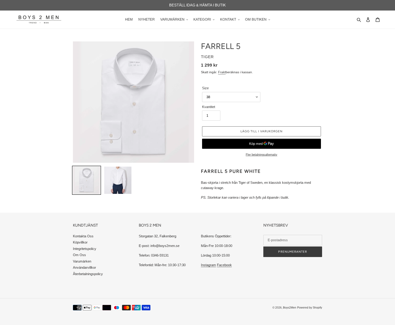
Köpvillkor (80, 242)
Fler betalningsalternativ (261, 154)
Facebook (224, 265)
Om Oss (79, 255)
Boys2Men (289, 307)
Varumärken (82, 261)
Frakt (222, 72)
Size (205, 88)
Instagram (208, 265)
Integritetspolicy (84, 249)
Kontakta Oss (83, 236)
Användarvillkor (84, 267)
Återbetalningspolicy (88, 274)
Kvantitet (208, 107)
